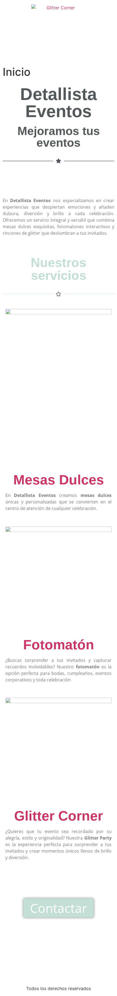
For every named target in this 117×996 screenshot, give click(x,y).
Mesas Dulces (58, 479)
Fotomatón (58, 644)
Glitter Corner (58, 815)
